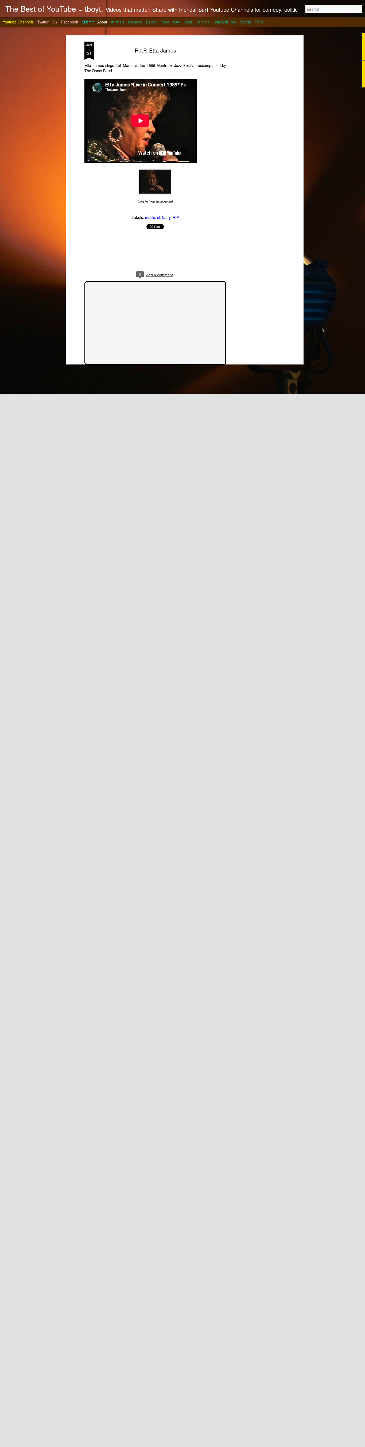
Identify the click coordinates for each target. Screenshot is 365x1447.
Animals (117, 22)
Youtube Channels (18, 22)
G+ (54, 22)
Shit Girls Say (224, 22)
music (150, 217)
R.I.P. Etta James (155, 50)
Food (165, 22)
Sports (245, 22)
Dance (151, 22)
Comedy (135, 22)
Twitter (43, 22)
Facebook (69, 22)
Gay (176, 22)
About (102, 22)
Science (203, 22)
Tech (259, 22)
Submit (88, 22)
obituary (163, 217)
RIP (176, 217)
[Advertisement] (255, 126)
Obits (188, 22)
